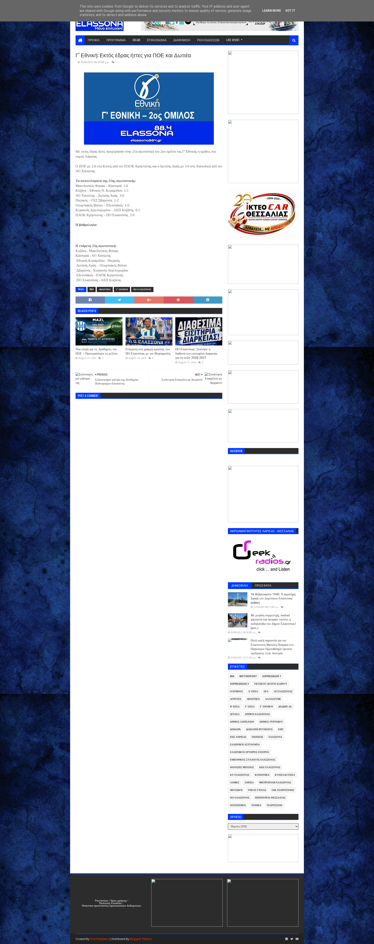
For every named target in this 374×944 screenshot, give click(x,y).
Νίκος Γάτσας (257, 790)
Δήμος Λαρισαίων (242, 721)
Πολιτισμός (238, 805)
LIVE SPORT (233, 40)
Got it (290, 10)
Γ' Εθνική (122, 289)
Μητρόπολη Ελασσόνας (275, 782)
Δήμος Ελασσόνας (257, 714)
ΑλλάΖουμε (273, 699)
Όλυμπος (236, 691)
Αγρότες (235, 699)
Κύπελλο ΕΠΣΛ (285, 775)
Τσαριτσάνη (274, 805)
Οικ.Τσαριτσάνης (283, 790)
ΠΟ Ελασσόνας (142, 289)
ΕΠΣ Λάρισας (238, 737)
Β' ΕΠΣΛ (235, 706)
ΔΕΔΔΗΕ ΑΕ (285, 706)
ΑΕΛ (265, 691)
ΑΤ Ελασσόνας (283, 691)
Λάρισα (249, 782)
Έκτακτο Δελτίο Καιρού (270, 683)
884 (92, 289)
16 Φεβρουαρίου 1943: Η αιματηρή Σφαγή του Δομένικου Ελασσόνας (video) (273, 598)
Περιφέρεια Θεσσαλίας (270, 797)
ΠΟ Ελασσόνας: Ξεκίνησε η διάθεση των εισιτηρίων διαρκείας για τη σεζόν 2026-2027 (196, 353)
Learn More (271, 10)
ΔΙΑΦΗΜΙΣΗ (181, 40)
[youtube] (296, 939)
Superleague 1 (271, 676)
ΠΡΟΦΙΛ (94, 40)
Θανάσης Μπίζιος (242, 767)
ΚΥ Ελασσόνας (239, 775)
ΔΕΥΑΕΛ (235, 714)
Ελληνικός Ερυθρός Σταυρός (249, 752)
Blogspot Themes (141, 939)
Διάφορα (235, 729)
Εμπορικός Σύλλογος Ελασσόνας (252, 759)
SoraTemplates (99, 939)
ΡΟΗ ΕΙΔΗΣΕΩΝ (208, 40)
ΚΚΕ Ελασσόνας (269, 767)
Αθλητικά (105, 289)
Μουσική (236, 790)
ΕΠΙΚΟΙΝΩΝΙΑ (156, 40)
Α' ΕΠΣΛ (253, 691)
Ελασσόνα (275, 737)
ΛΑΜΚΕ (234, 782)
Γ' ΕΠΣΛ (250, 706)
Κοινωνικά (262, 775)
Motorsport (248, 676)
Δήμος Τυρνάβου (271, 721)
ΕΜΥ (281, 729)
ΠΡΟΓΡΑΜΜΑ (116, 40)
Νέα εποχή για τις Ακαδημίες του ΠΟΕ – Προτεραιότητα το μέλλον (97, 351)
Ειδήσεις (257, 737)
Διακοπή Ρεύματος (259, 729)
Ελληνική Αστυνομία (245, 744)
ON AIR (136, 40)
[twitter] (292, 939)
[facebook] (287, 939)
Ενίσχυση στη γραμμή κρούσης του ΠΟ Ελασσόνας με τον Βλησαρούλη (148, 351)
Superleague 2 (239, 683)
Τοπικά (256, 805)
